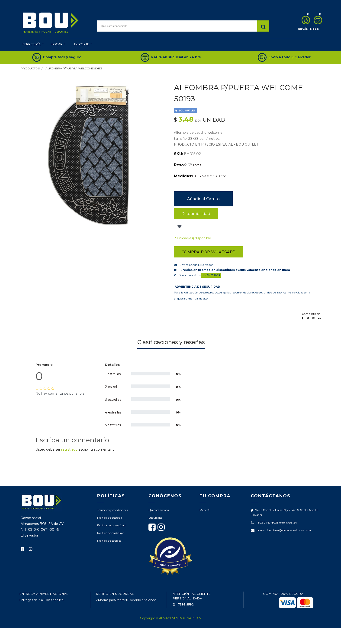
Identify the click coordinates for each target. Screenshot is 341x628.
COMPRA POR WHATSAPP (208, 251)
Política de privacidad (111, 525)
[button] (179, 226)
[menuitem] (33, 44)
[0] (304, 20)
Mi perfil (204, 510)
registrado (69, 449)
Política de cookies (109, 540)
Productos (30, 68)
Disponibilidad (195, 213)
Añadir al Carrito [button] (203, 198)
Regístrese (308, 28)
